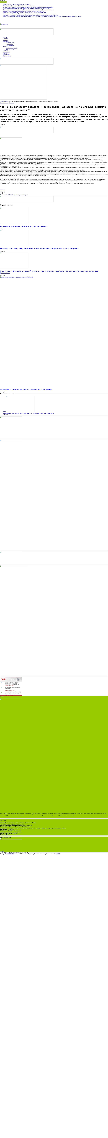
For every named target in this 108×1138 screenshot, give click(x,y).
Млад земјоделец (10, 42)
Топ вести (5, 38)
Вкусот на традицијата (11, 48)
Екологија (5, 50)
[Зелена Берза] (4, 24)
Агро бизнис (6, 41)
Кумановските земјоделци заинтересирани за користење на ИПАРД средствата (28, 413)
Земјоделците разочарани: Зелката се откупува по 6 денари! (23, 226)
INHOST (58, 854)
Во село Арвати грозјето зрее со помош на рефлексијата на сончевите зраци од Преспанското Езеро (28, 7)
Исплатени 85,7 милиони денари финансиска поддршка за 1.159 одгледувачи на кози (24, 12)
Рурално (5, 46)
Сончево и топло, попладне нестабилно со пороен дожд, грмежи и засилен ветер (23, 11)
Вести (6, 101)
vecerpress (2, 189)
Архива (2, 851)
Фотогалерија (6, 54)
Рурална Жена (9, 44)
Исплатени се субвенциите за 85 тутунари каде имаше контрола (19, 5)
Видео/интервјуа (7, 56)
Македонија (6, 103)
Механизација (6, 52)
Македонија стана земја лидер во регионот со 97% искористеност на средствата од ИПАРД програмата (39, 248)
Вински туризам (10, 49)
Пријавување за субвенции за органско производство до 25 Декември (26, 389)
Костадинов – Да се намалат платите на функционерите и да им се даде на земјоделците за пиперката (28, 9)
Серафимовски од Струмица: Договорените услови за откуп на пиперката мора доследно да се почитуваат (30, 13)
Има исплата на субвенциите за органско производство (17, 4)
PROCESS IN (10, 854)
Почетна (5, 37)
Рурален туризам (10, 45)
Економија (5, 40)
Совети (5, 53)
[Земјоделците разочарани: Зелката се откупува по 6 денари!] (14, 223)
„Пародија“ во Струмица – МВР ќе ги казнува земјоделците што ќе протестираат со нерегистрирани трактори (30, 15)
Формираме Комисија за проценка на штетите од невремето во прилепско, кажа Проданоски (26, 8)
